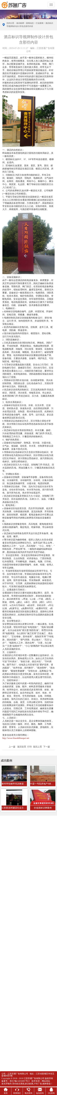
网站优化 (46, 1081)
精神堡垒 (46, 1083)
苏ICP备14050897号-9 (20, 1081)
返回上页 (37, 747)
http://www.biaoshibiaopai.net (15, 738)
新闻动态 (30, 23)
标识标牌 (20, 23)
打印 (29, 747)
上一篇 (12, 747)
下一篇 (46, 747)
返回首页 (21, 747)
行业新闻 (39, 23)
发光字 (4, 1083)
